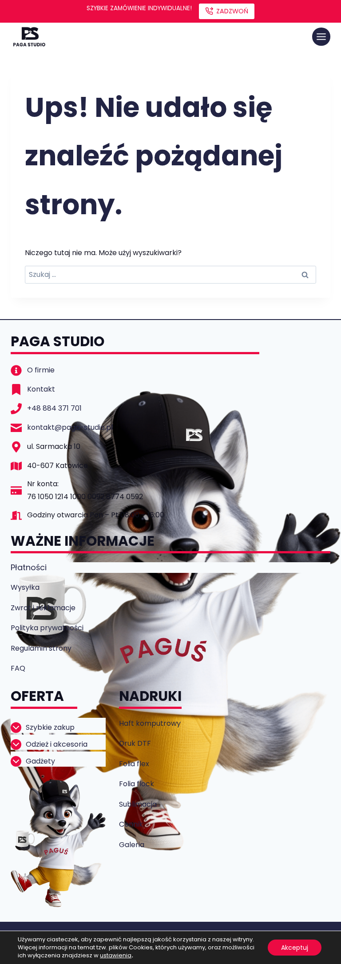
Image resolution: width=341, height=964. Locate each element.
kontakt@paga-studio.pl (70, 427)
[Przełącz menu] (321, 37)
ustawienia (115, 956)
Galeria (131, 845)
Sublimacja (138, 804)
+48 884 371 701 (54, 408)
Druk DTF (135, 743)
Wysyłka (25, 587)
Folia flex (134, 764)
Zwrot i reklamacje (43, 608)
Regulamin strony (41, 648)
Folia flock (136, 784)
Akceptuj (294, 947)
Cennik (131, 824)
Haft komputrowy (150, 723)
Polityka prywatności (47, 628)
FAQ (18, 668)
